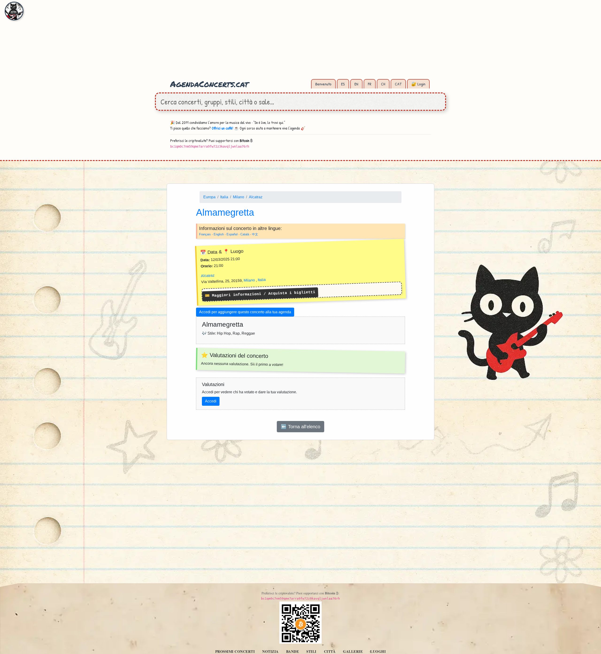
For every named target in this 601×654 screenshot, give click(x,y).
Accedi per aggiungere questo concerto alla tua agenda (245, 312)
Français (205, 234)
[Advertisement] (300, 42)
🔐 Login (418, 84)
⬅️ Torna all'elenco (300, 426)
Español (232, 234)
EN (356, 84)
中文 (255, 234)
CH (383, 84)
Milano (238, 197)
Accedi (210, 401)
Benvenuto (323, 84)
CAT (398, 84)
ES (343, 84)
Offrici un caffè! (222, 128)
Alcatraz (255, 197)
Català (244, 234)
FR (369, 84)
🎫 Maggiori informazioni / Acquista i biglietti (260, 294)
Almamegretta (225, 212)
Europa (209, 197)
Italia (224, 197)
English (219, 234)
